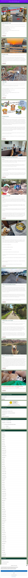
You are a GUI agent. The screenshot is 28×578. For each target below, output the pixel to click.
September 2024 (4, 455)
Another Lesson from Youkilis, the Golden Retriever (12, 386)
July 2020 (3, 545)
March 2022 (3, 509)
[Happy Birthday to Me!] (14, 14)
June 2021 (3, 525)
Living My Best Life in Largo (7, 320)
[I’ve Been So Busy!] (14, 107)
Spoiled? (3, 236)
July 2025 (3, 437)
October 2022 (4, 496)
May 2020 (3, 548)
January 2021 (3, 534)
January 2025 (3, 448)
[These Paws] (14, 73)
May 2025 (3, 441)
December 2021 (4, 514)
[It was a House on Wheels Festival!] (14, 275)
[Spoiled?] (14, 228)
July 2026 (3, 432)
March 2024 (3, 466)
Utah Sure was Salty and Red (7, 355)
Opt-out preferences (14, 576)
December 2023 (4, 471)
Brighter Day (3, 414)
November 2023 (4, 473)
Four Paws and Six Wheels (15, 24)
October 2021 (4, 518)
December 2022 (4, 493)
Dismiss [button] (18, 1)
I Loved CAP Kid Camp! (6, 195)
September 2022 (4, 498)
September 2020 (4, 541)
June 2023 (3, 482)
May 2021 (3, 527)
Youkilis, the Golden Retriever (21, 24)
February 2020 (4, 554)
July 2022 (3, 502)
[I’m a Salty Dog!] (14, 45)
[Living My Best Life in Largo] (14, 311)
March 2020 (3, 552)
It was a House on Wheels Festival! (9, 284)
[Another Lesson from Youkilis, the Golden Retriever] (13, 378)
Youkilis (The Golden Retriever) (6, 24)
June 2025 (3, 439)
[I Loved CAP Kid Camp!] (14, 187)
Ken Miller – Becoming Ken (5, 416)
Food (2, 560)
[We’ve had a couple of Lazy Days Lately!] (14, 148)
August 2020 (3, 543)
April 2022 (3, 507)
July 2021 (3, 523)
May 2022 (3, 505)
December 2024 (4, 450)
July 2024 (3, 459)
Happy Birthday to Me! (6, 23)
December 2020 (4, 536)
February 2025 (4, 446)
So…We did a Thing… (4, 409)
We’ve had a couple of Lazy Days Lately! (10, 157)
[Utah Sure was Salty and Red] (14, 347)
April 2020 (3, 550)
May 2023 (3, 484)
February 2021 (4, 532)
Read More (4, 35)
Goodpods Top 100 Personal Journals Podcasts (14, 404)
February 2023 (4, 489)
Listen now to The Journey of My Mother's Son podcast (14, 405)
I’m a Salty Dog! (5, 54)
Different (7, 426)
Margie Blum (3, 422)
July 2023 (3, 480)
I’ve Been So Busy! (5, 116)
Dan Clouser (4, 387)
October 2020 (4, 539)
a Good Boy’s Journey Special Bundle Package (10, 424)
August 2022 (3, 500)
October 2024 (4, 453)
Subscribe (3, 399)
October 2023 (4, 475)
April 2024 (3, 464)
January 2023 (3, 491)
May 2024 (3, 462)
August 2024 (3, 457)
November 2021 (4, 516)
